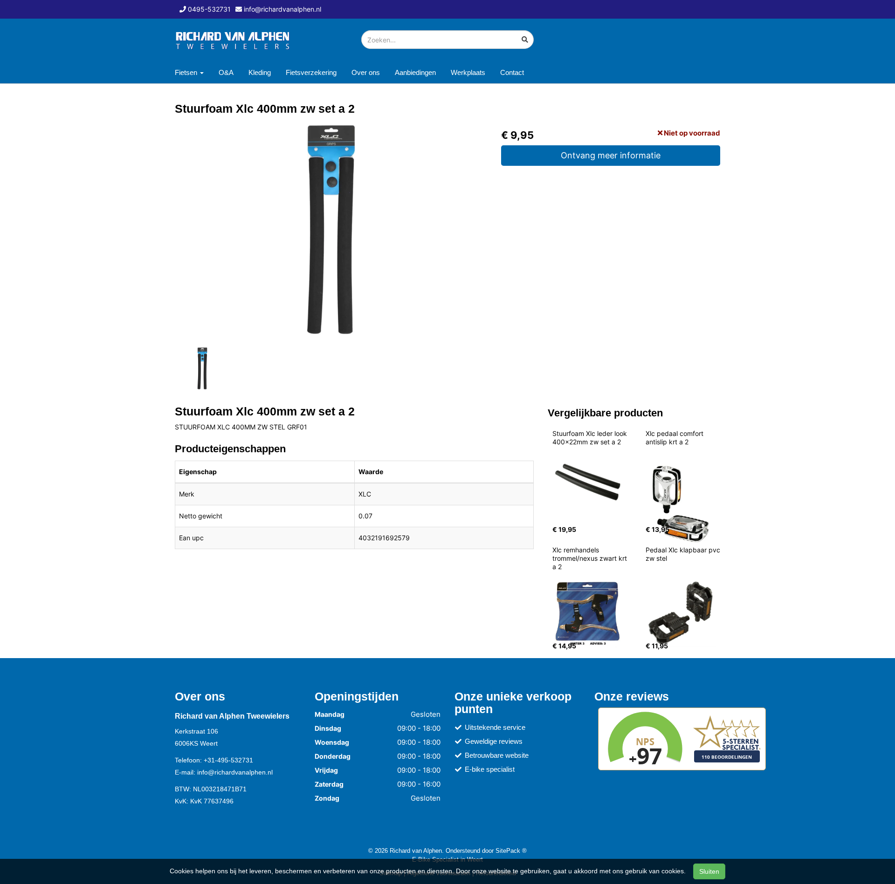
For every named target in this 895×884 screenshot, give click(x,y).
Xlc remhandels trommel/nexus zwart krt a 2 (590, 558)
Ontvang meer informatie (611, 155)
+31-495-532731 (228, 760)
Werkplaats (468, 72)
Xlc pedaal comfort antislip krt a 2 (675, 437)
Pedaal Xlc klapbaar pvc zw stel (684, 554)
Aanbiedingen (415, 72)
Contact (512, 72)
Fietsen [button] (187, 72)
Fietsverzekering (311, 72)
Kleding (259, 72)
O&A (226, 72)
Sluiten (709, 871)
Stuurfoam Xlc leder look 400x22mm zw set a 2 (590, 437)
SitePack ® (511, 850)
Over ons (365, 72)
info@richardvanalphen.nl (235, 772)
